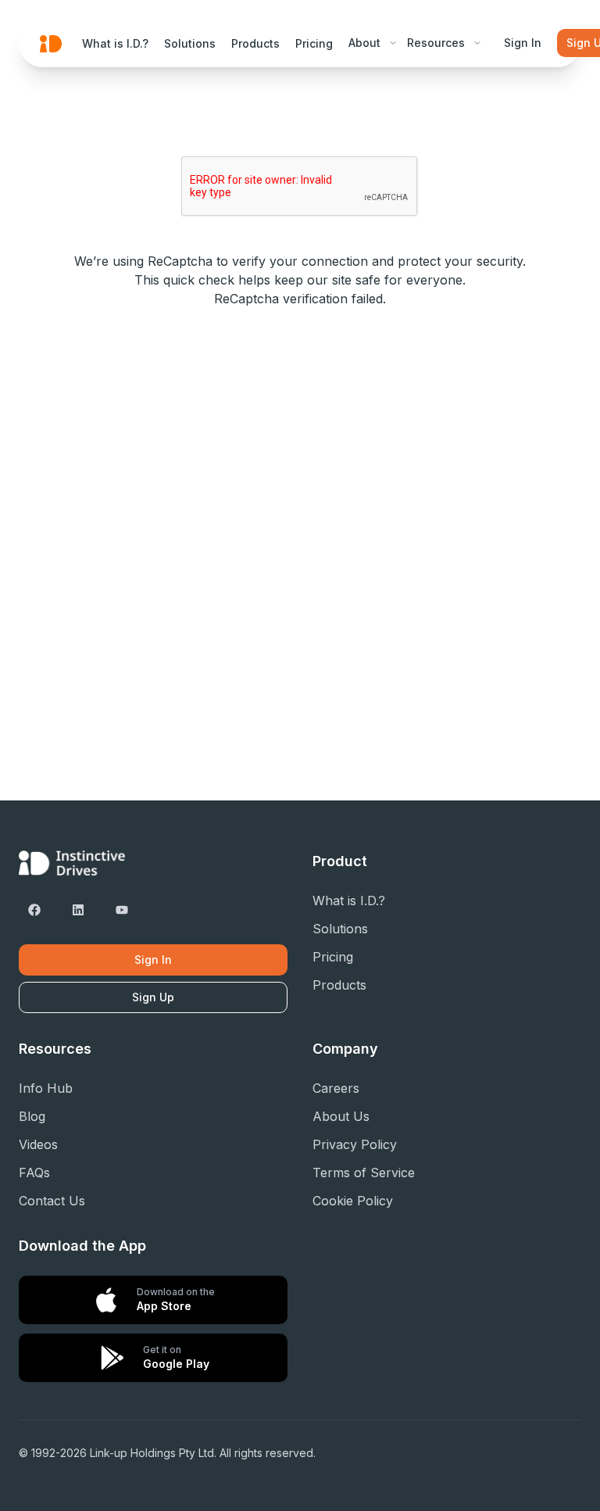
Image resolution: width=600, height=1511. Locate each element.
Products (255, 43)
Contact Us (52, 1200)
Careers (335, 1088)
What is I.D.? (115, 43)
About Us (341, 1116)
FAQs (34, 1172)
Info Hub (46, 1088)
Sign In (522, 42)
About (364, 42)
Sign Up (153, 997)
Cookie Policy (352, 1200)
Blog (32, 1116)
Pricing (314, 43)
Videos (38, 1144)
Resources (436, 42)
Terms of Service (363, 1172)
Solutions (190, 43)
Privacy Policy (354, 1144)
